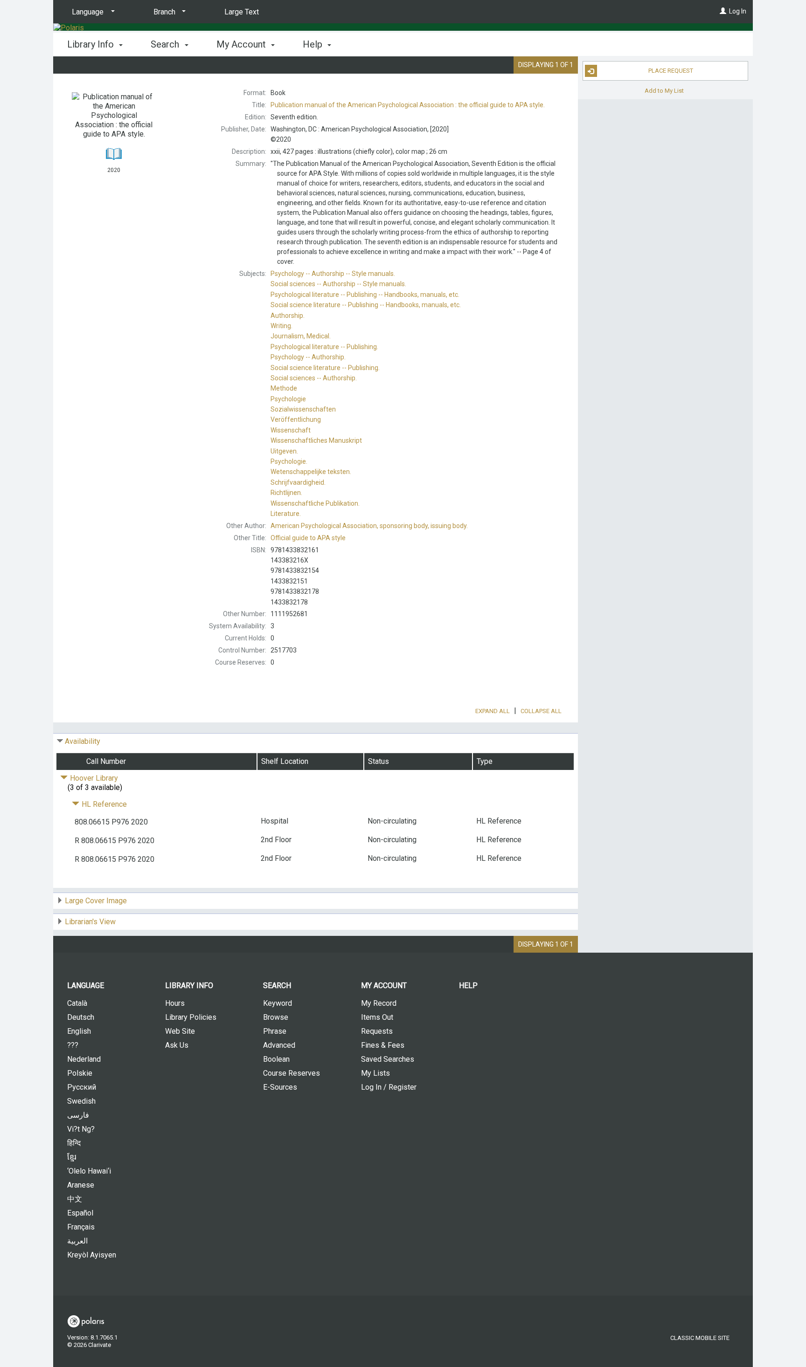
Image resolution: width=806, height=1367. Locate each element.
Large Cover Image (96, 900)
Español (80, 1213)
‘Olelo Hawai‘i (89, 1171)
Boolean (276, 1059)
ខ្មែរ (71, 1157)
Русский (81, 1087)
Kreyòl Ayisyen (91, 1254)
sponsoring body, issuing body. (369, 525)
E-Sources (280, 1087)
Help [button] (314, 44)
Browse (275, 1017)
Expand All (492, 711)
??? (72, 1045)
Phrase (274, 1031)
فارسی (78, 1115)
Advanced (279, 1045)
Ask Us (176, 1045)
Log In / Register (389, 1087)
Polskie (79, 1073)
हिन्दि (74, 1143)
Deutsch (80, 1017)
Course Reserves (291, 1073)
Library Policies (190, 1017)
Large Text (241, 11)
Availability (82, 741)
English (79, 1031)
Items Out (377, 1017)
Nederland (84, 1059)
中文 (74, 1199)
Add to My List (664, 90)
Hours (175, 1003)
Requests (377, 1031)
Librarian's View (90, 921)
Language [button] (85, 985)
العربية (77, 1240)
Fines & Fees (382, 1045)
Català (77, 1003)
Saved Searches (387, 1059)
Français (81, 1227)
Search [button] (166, 44)
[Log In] (723, 11)
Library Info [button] (91, 44)
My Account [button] (242, 44)
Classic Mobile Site (700, 1337)
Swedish (81, 1101)
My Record (378, 1003)
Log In (737, 11)
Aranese (80, 1185)
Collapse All (541, 711)
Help (468, 985)
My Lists (375, 1073)
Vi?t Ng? (81, 1129)
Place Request (670, 70)
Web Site (180, 1031)
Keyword (277, 1003)
